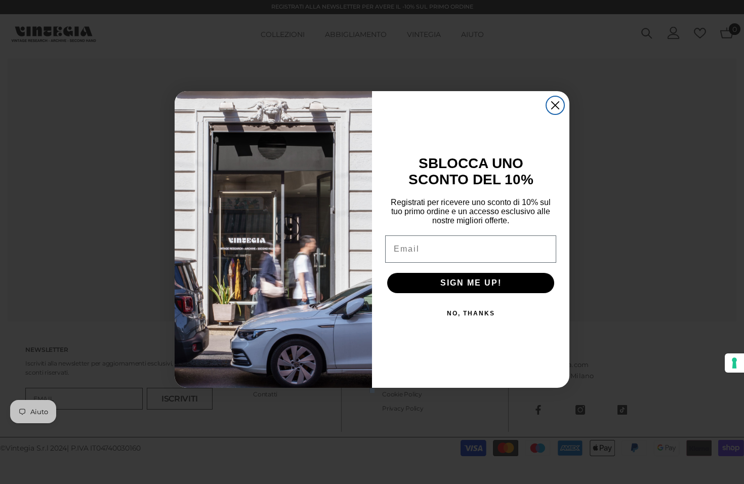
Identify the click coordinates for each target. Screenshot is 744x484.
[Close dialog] (555, 105)
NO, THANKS (471, 313)
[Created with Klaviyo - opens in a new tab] (372, 390)
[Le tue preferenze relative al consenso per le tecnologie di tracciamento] (734, 363)
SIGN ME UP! (471, 282)
